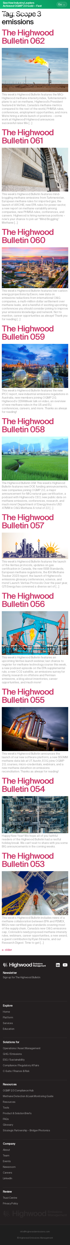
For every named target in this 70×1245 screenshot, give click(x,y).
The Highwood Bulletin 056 (28, 600)
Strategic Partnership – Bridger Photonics (26, 1130)
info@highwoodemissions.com (35, 1231)
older (7, 950)
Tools (6, 1107)
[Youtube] (65, 965)
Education (8, 1028)
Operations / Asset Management (22, 1048)
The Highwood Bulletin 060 (28, 236)
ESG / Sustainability (14, 1059)
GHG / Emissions (12, 1054)
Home (6, 1011)
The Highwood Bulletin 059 (28, 332)
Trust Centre (10, 1197)
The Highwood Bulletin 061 (28, 136)
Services (8, 1023)
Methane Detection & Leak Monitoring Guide (28, 1096)
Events (7, 1161)
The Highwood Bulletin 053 (28, 860)
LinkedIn (7, 1178)
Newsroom (9, 1167)
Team (6, 1155)
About (6, 1149)
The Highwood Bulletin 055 (28, 696)
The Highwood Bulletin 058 (28, 425)
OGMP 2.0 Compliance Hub (18, 1090)
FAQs (6, 1119)
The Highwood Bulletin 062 (28, 36)
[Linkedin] (58, 965)
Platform (8, 1017)
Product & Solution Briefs (17, 1113)
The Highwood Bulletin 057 (28, 521)
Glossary (8, 1124)
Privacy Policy (10, 1203)
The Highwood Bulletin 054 (28, 785)
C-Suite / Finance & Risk (16, 1071)
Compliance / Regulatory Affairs (21, 1065)
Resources (9, 1102)
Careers (7, 1172)
